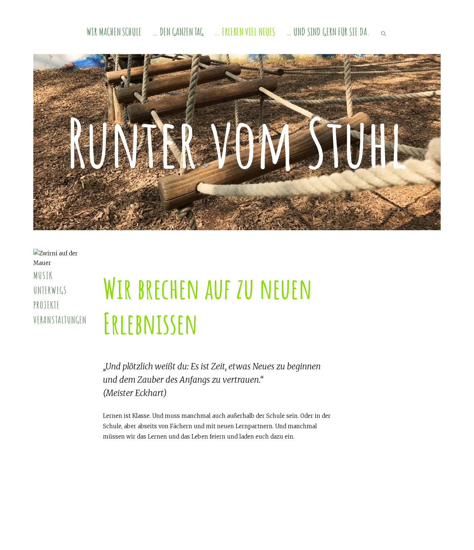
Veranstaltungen (60, 320)
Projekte (46, 305)
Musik (43, 275)
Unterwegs (50, 290)
